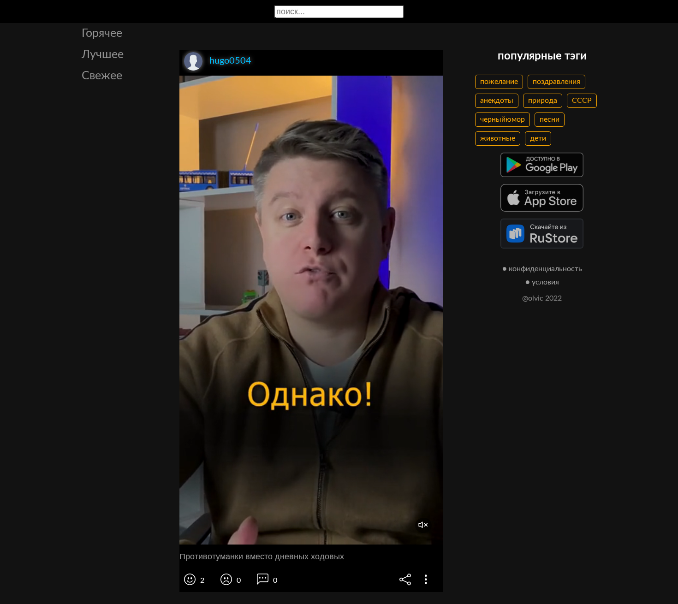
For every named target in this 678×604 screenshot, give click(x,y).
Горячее (102, 33)
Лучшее (103, 54)
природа (542, 100)
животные (497, 138)
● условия (542, 282)
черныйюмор (502, 119)
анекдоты (496, 100)
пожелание (499, 81)
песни (549, 119)
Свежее (102, 76)
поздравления (556, 81)
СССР (582, 100)
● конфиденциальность (542, 268)
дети (538, 138)
